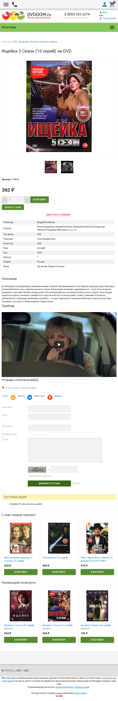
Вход (103, 12)
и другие (72, 230)
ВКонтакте (39, 396)
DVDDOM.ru (9, 670)
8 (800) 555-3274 (77, 14)
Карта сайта (81, 693)
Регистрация (107, 18)
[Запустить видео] (59, 344)
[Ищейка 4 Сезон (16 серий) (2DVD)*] (97, 605)
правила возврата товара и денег (72, 687)
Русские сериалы (48, 41)
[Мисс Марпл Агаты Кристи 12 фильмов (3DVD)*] (97, 538)
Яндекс (58, 396)
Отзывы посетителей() (20, 380)
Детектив (24, 41)
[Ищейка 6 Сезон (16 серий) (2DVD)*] (20, 605)
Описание (9, 279)
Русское (34, 41)
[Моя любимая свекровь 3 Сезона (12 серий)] (20, 538)
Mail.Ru (21, 396)
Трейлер (8, 306)
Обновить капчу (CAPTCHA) (40, 476)
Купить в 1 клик (13, 207)
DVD (15, 41)
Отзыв (5, 439)
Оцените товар (9, 434)
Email (4, 415)
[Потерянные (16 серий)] (59, 538)
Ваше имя (7, 407)
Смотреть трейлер (58, 214)
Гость (5, 396)
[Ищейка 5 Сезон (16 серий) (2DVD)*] (59, 605)
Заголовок (7, 426)
